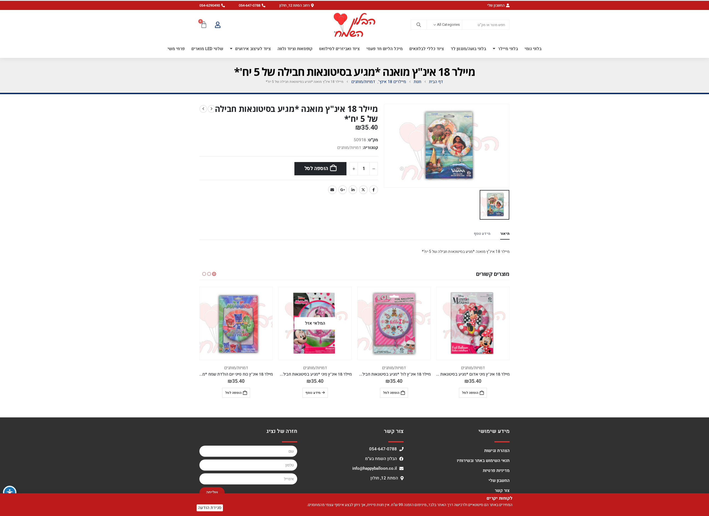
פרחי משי (176, 48)
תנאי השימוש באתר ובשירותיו (483, 460)
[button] (296, 5)
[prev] (211, 109)
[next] (203, 109)
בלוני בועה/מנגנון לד (468, 48)
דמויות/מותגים (349, 148)
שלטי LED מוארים (207, 48)
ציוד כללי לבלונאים (426, 48)
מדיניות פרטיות (496, 470)
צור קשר (502, 490)
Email (332, 189)
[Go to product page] (472, 323)
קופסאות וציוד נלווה (295, 48)
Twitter (363, 189)
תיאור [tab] (505, 233)
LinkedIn (352, 189)
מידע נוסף (312, 392)
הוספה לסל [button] (470, 392)
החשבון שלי (499, 480)
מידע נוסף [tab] (482, 233)
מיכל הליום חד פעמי (384, 48)
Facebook (373, 189)
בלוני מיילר (508, 48)
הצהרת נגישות (497, 450)
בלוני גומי (533, 48)
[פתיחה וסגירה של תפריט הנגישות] (9, 492)
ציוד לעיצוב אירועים (253, 48)
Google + (342, 189)
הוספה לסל (316, 168)
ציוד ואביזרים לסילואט (339, 48)
